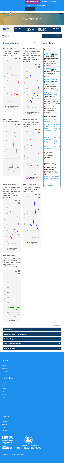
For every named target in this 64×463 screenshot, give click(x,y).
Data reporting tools (30, 29)
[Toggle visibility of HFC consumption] (32, 242)
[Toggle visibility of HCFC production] (12, 248)
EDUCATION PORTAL (32, 1)
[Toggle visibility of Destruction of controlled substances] (12, 174)
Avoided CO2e (54, 28)
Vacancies (4, 368)
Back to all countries (52, 36)
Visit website (48, 185)
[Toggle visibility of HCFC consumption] (32, 177)
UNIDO (4, 389)
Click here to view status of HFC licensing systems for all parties (51, 178)
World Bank (5, 395)
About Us (4, 365)
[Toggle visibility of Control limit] (8, 107)
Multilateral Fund (6, 382)
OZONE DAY (29, 5)
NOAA (3, 404)
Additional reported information (42, 29)
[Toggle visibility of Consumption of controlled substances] (12, 106)
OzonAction (5, 385)
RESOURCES (29, 9)
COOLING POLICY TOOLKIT (44, 5)
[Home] (9, 14)
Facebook (4, 421)
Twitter (4, 427)
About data (37, 43)
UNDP (3, 392)
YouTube (4, 430)
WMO (3, 407)
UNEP (3, 398)
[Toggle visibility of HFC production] (12, 319)
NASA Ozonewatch (7, 401)
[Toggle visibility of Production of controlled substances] (32, 112)
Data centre (19, 28)
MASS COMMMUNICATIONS (49, 1)
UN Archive (5, 410)
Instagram (4, 424)
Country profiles (6, 29)
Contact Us (5, 371)
